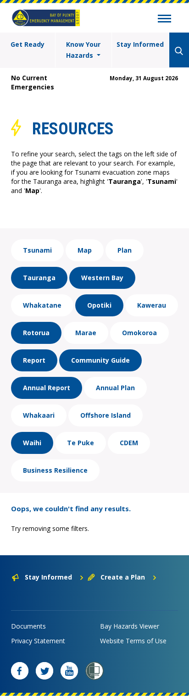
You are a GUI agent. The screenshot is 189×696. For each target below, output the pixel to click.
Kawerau (151, 305)
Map (85, 250)
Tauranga (39, 277)
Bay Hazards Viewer (129, 626)
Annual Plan (115, 387)
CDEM (129, 442)
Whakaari (39, 415)
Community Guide (100, 360)
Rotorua (36, 332)
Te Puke (80, 442)
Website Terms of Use (133, 640)
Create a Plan (123, 577)
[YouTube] (69, 670)
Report (34, 360)
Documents (28, 626)
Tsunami (37, 250)
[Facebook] (19, 670)
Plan (124, 250)
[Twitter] (44, 670)
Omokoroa (139, 332)
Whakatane (42, 305)
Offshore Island (105, 415)
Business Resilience (55, 470)
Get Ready (27, 44)
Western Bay (102, 277)
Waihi (32, 442)
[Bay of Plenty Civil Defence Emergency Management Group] (46, 18)
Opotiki (99, 305)
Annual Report (46, 387)
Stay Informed (140, 44)
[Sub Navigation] (164, 20)
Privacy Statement (38, 640)
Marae (85, 332)
